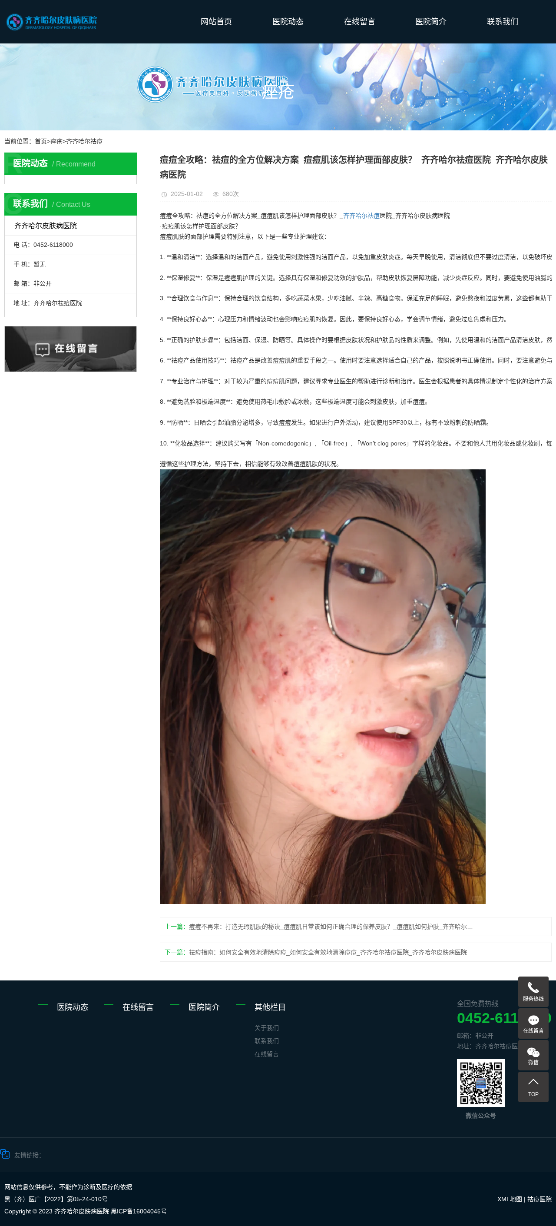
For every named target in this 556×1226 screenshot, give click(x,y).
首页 (41, 141)
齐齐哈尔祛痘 (84, 141)
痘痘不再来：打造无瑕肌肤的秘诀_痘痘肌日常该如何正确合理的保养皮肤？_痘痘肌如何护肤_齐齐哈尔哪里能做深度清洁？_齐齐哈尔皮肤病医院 (332, 926)
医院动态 (288, 21)
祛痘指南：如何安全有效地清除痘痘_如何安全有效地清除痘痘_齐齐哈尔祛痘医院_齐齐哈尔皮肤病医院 (328, 952)
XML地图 (509, 1199)
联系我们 (502, 21)
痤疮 (56, 141)
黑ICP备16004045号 (139, 1211)
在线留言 (359, 21)
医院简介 (431, 21)
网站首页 (216, 21)
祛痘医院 (539, 1199)
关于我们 (267, 1027)
